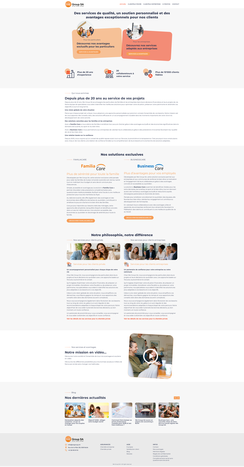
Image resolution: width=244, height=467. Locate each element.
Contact (156, 447)
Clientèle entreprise (107, 447)
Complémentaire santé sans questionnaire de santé (163, 459)
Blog (128, 451)
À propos (130, 447)
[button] (178, 397)
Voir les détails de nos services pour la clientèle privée (88, 319)
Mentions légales (159, 451)
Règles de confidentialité (161, 454)
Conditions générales (160, 456)
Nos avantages (158, 449)
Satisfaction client (133, 449)
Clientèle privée (105, 449)
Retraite (129, 454)
